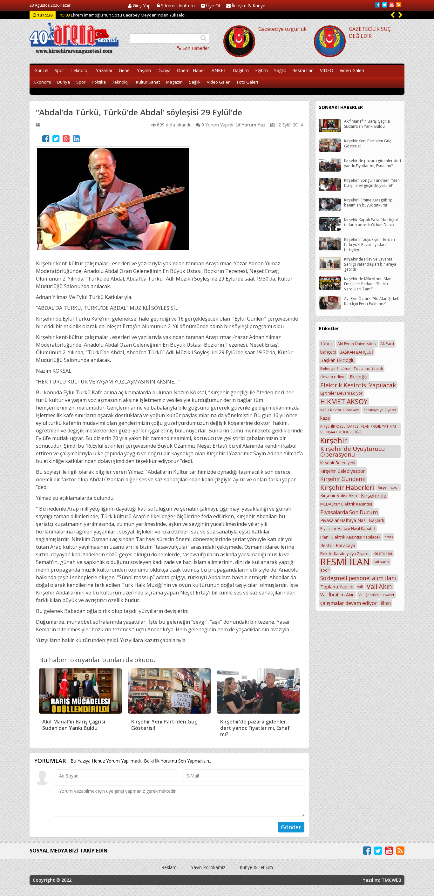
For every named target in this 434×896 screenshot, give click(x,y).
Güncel (41, 70)
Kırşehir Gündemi (343, 479)
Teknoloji (80, 70)
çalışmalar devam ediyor (348, 603)
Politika (99, 82)
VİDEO (326, 70)
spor (324, 570)
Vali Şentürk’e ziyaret (376, 594)
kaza (325, 418)
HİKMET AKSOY (344, 401)
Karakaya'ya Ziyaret (380, 409)
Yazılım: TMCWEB (382, 880)
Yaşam (144, 70)
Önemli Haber (191, 70)
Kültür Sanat (148, 82)
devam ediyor (333, 376)
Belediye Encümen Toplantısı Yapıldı (351, 368)
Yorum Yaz (253, 125)
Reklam (169, 867)
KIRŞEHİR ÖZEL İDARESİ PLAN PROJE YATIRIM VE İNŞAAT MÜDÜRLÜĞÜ (358, 429)
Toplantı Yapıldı (336, 586)
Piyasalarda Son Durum (349, 512)
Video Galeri (352, 70)
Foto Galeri (247, 82)
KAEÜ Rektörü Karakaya (340, 410)
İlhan (386, 603)
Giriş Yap (141, 6)
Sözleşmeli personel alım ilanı (358, 578)
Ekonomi (42, 82)
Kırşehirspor (388, 487)
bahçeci (328, 352)
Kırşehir (333, 440)
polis (388, 536)
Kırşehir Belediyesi (337, 462)
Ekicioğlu (358, 377)
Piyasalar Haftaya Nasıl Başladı (352, 520)
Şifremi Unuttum (177, 6)
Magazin (174, 82)
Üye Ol (212, 6)
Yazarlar (104, 70)
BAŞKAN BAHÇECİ (356, 352)
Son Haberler (195, 48)
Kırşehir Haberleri (347, 487)
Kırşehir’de (373, 495)
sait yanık (381, 561)
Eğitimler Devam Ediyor (341, 393)
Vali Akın (379, 586)
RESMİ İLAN (345, 562)
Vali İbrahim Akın (337, 595)
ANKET (219, 70)
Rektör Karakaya (337, 545)
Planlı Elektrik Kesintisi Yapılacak (350, 537)
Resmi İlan (303, 70)
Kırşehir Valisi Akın (338, 495)
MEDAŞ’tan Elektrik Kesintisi (346, 504)
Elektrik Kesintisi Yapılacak (358, 385)
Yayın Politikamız (208, 867)
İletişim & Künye (248, 6)
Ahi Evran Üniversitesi (356, 343)
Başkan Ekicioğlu (337, 360)
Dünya (164, 70)
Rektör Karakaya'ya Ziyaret (345, 553)
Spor (59, 70)
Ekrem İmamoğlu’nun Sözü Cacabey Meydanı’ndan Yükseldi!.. (124, 15)
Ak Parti (387, 343)
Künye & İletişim (256, 867)
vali (360, 586)
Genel (125, 70)
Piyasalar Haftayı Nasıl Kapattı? (347, 528)
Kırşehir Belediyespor (342, 471)
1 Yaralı (327, 343)
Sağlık (280, 70)
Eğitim (261, 70)
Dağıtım (241, 70)
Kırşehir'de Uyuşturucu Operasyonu (352, 451)
